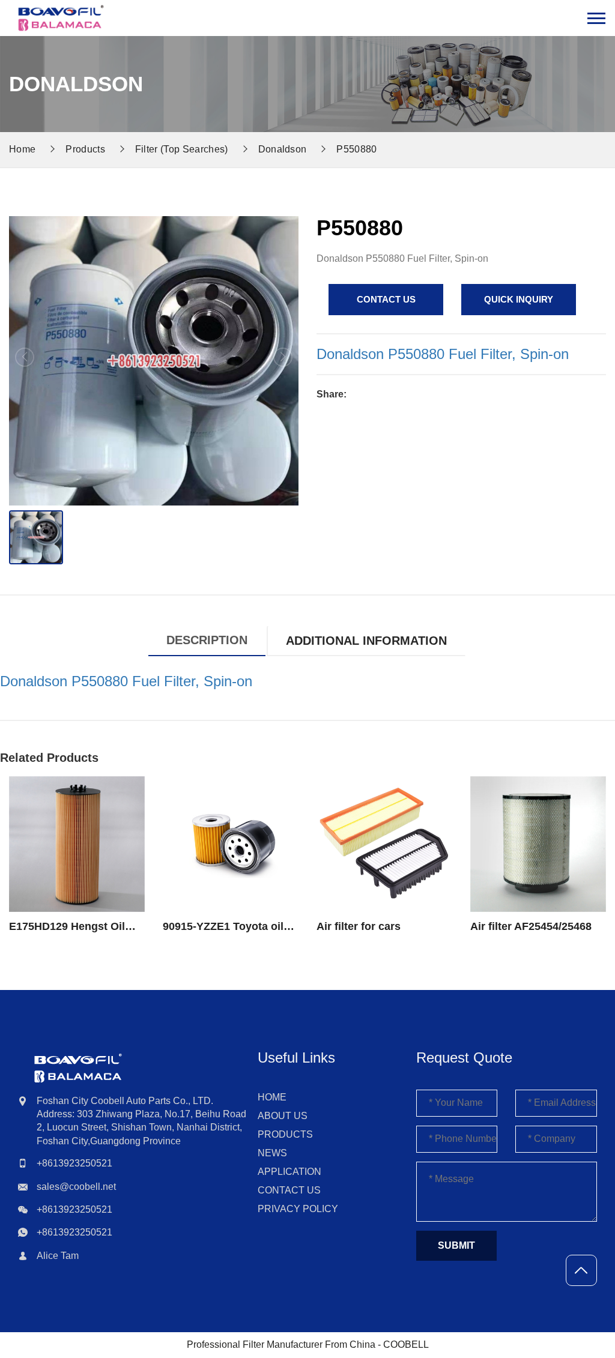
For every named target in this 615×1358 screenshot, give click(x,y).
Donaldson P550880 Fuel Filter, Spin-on (443, 354)
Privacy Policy (298, 1209)
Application (289, 1171)
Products (85, 149)
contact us (386, 299)
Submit (456, 1245)
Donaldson (282, 149)
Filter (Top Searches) (181, 149)
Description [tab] (206, 640)
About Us (283, 1116)
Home (272, 1097)
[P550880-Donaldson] (61, 18)
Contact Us (289, 1190)
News (272, 1153)
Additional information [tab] (366, 640)
